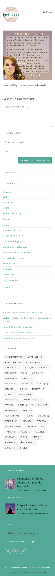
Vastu (26, 432)
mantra (38, 389)
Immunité (7, 202)
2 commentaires (41, 513)
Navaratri (12, 399)
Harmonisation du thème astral (17, 252)
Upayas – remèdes (11, 280)
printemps (11, 410)
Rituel (28, 415)
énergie (10, 448)
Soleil (40, 421)
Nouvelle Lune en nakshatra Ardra (18, 338)
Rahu (27, 410)
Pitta (9, 405)
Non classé (8, 286)
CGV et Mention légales (40, 567)
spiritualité (13, 426)
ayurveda (33, 362)
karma (42, 383)
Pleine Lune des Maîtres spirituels (18, 332)
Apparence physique (12, 230)
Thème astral (9, 274)
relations (12, 415)
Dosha (6, 196)
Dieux (29, 367)
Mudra (6, 207)
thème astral (36, 426)
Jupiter (27, 378)
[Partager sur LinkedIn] (23, 551)
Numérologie (9, 263)
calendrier (12, 367)
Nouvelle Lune (33, 399)
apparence (35, 357)
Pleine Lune (26, 405)
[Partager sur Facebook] (8, 551)
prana (43, 405)
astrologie (13, 362)
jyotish (11, 383)
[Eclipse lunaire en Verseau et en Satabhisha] (10, 508)
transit (11, 432)
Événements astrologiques (15, 246)
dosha (43, 367)
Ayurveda (7, 192)
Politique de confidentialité (16, 567)
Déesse (10, 373)
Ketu (9, 389)
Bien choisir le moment (13, 235)
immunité (11, 378)
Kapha (27, 383)
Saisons (6, 219)
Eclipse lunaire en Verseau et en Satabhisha (22, 312)
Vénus (10, 437)
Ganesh (37, 373)
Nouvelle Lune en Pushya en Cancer (19, 327)
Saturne (11, 421)
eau (24, 373)
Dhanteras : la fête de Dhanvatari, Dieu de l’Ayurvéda (30, 482)
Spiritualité (8, 269)
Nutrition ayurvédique (13, 213)
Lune (23, 389)
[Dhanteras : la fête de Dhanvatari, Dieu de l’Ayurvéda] (10, 484)
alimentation (14, 357)
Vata (39, 432)
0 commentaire (39, 490)
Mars (9, 394)
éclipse (10, 442)
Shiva (26, 421)
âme (37, 437)
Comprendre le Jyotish (13, 241)
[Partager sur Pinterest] (15, 551)
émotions (28, 442)
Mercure (25, 394)
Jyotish (6, 225)
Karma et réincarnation (13, 258)
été (23, 448)
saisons (43, 415)
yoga (24, 437)
